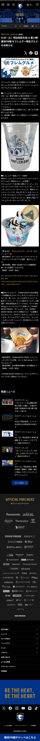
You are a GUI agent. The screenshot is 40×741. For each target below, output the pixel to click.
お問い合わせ (5, 657)
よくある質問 (5, 662)
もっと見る (19, 482)
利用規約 (4, 671)
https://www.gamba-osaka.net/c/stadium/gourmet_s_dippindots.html (19, 282)
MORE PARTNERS (20, 616)
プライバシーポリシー (8, 666)
